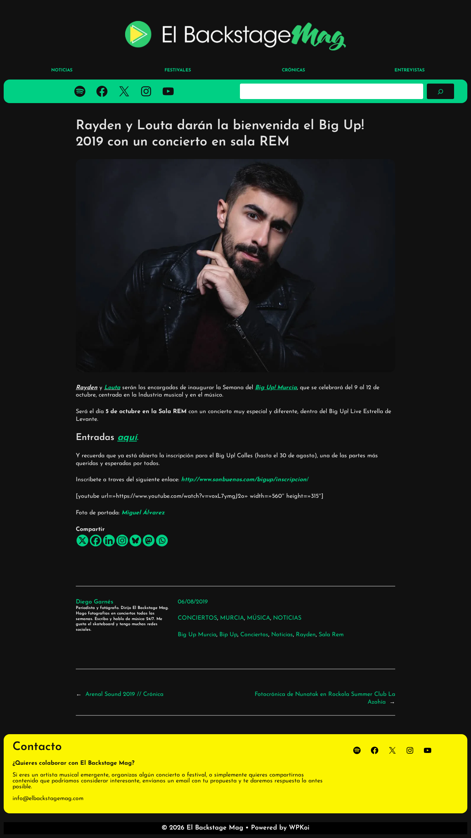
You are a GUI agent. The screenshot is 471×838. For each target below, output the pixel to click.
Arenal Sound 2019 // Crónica (124, 694)
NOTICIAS (287, 618)
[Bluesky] (135, 540)
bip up (228, 635)
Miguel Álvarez (142, 513)
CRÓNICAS (293, 70)
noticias (282, 635)
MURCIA (232, 618)
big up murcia (197, 635)
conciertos (254, 635)
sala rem (331, 635)
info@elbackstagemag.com (48, 799)
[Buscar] (440, 91)
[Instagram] (122, 540)
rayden (306, 635)
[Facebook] (96, 540)
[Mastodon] (149, 540)
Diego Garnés (94, 602)
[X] (82, 540)
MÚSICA (258, 618)
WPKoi (299, 828)
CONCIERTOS (197, 618)
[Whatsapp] (162, 540)
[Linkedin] (109, 540)
